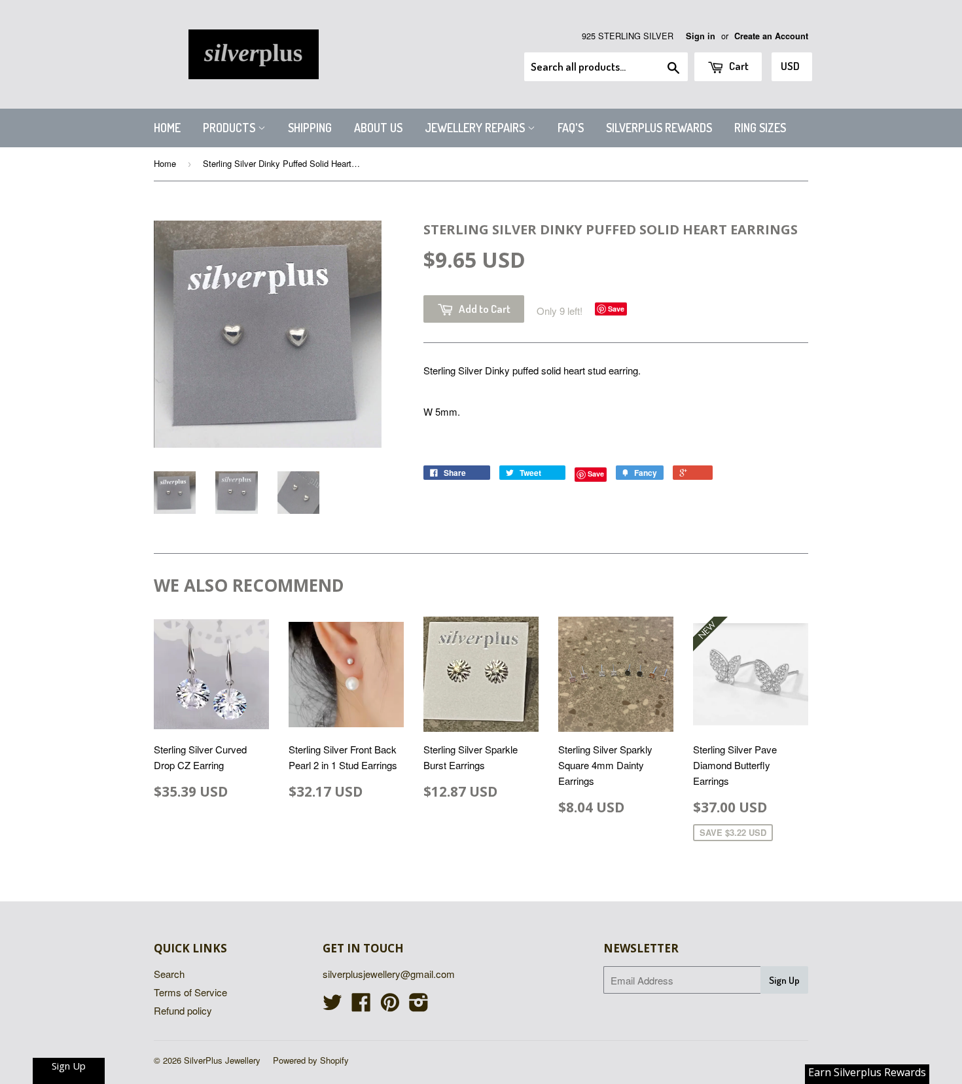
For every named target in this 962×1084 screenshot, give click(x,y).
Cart (738, 66)
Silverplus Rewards (659, 127)
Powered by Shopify (311, 1060)
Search (169, 974)
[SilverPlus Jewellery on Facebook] (361, 1006)
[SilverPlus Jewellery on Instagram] (419, 1006)
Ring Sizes (760, 127)
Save (616, 309)
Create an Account (771, 36)
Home (167, 127)
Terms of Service (190, 992)
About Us (378, 127)
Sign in (700, 36)
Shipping (310, 127)
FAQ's (571, 127)
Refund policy (183, 1010)
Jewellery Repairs (476, 127)
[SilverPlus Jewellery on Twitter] (332, 1006)
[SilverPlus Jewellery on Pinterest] (390, 1006)
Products (230, 127)
